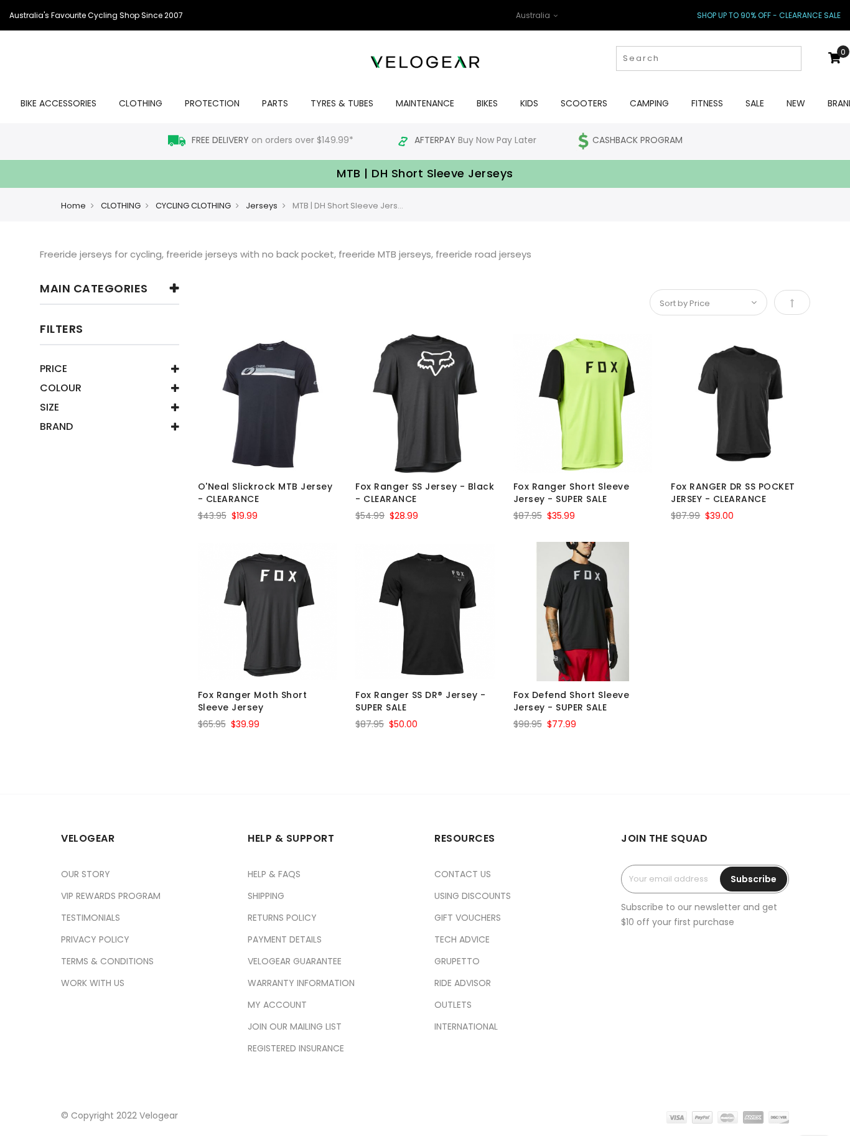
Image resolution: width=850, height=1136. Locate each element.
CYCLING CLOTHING (193, 206)
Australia (534, 15)
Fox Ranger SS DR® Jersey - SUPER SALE (420, 701)
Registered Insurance (296, 1048)
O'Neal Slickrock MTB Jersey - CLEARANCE (265, 492)
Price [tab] (53, 370)
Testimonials (90, 917)
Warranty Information (301, 983)
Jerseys (262, 206)
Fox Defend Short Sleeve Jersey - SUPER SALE (571, 701)
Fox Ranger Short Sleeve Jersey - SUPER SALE (571, 492)
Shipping (266, 896)
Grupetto (457, 961)
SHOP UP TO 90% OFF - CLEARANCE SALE (769, 15)
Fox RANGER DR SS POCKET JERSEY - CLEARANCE (733, 492)
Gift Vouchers (467, 917)
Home (73, 206)
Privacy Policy (95, 939)
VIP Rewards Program (111, 896)
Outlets (453, 1005)
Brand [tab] (56, 428)
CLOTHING (121, 206)
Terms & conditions (107, 961)
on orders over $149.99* (274, 140)
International (466, 1026)
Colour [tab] (61, 389)
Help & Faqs (274, 874)
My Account (277, 1005)
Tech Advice (462, 939)
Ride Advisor (462, 983)
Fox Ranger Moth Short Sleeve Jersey (252, 701)
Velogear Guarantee (295, 961)
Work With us (92, 983)
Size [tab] (49, 408)
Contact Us (462, 874)
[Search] (790, 58)
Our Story (85, 874)
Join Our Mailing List (295, 1026)
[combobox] (708, 58)
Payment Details (285, 939)
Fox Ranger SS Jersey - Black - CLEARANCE (424, 492)
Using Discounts (472, 896)
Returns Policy (282, 917)
